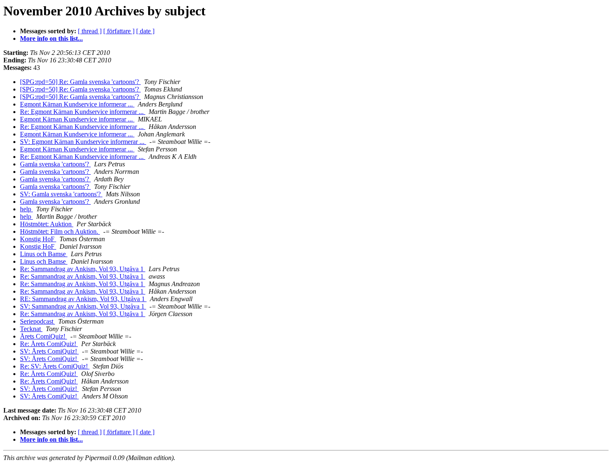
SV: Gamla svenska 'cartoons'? (61, 194)
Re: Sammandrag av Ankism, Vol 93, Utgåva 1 (82, 268)
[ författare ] (118, 31)
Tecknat (31, 328)
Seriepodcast (37, 321)
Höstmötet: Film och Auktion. (60, 231)
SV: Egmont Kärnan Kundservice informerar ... (83, 141)
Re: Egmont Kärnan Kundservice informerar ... (82, 111)
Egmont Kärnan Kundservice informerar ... (77, 104)
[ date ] (145, 31)
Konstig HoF (38, 238)
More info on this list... (51, 38)
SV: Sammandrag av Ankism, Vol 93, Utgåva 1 (83, 306)
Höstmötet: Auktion (46, 224)
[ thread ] (90, 31)
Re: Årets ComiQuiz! (49, 343)
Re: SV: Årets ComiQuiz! (55, 366)
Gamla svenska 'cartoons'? (55, 164)
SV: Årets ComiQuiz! (49, 351)
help (26, 209)
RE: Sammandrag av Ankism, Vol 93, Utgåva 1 (83, 298)
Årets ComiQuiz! (43, 336)
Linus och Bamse (43, 253)
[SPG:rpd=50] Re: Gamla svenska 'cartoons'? (80, 81)
